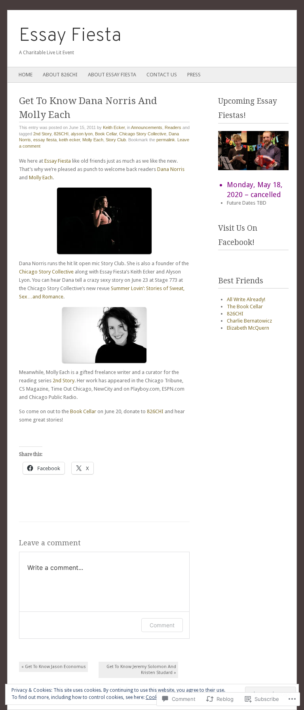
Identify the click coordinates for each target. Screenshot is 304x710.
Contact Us (161, 75)
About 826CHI (60, 75)
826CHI (61, 133)
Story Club (116, 139)
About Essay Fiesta (112, 75)
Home (25, 75)
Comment (162, 625)
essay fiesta (45, 139)
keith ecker (69, 139)
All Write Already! (246, 299)
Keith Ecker (114, 127)
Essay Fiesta (70, 36)
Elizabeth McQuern (248, 328)
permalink (165, 139)
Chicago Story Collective (142, 133)
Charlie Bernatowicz (249, 321)
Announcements (146, 127)
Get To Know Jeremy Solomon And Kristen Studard (141, 669)
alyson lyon (82, 133)
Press (194, 75)
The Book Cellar (245, 306)
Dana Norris (170, 169)
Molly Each (92, 139)
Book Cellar (106, 133)
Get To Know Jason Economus (53, 666)
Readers (173, 127)
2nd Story (42, 133)
